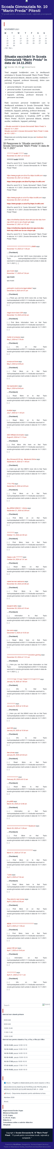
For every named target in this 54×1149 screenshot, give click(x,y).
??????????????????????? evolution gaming (24, 655)
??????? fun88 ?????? (15, 153)
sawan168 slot (12, 948)
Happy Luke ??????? (14, 557)
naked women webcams (15, 581)
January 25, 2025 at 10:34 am (17, 730)
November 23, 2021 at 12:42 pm (18, 156)
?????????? (11, 972)
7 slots (9, 874)
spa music (10, 271)
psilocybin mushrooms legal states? (19, 288)
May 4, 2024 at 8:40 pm (15, 388)
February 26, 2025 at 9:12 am (17, 779)
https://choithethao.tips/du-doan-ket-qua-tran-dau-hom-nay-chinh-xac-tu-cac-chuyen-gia (26, 220)
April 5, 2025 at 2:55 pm (15, 901)
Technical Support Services (39, 1144)
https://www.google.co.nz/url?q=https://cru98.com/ (24, 197)
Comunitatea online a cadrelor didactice (18, 1122)
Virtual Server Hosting (17, 1147)
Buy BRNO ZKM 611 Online (17, 508)
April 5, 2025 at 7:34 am (15, 877)
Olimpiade (6, 1125)
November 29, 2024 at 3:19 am (18, 608)
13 (40, 38)
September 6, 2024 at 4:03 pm (17, 486)
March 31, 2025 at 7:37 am (16, 852)
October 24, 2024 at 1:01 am (17, 559)
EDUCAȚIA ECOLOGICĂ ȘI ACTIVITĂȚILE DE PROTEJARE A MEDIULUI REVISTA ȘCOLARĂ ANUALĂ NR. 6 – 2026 (26, 1088)
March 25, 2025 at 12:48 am (17, 804)
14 (46, 38)
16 (14, 41)
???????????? (12, 777)
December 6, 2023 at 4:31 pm (17, 290)
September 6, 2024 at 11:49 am (18, 461)
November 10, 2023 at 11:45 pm (18, 249)
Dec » (11, 48)
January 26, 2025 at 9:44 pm (17, 755)
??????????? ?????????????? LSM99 (21, 246)
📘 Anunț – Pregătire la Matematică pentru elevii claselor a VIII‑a (27, 1083)
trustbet (9, 410)
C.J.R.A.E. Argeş (9, 1117)
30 (14, 46)
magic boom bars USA (15, 312)
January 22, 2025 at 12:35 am (17, 706)
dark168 (10, 728)
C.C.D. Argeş (8, 1115)
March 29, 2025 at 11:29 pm (17, 828)
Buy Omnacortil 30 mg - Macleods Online (21, 459)
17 (21, 41)
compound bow (12, 361)
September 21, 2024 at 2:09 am (18, 510)
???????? (10, 532)
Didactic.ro (7, 1120)
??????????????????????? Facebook (21, 826)
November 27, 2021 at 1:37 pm (18, 224)
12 (33, 38)
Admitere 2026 (9, 1097)
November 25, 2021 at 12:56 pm (18, 178)
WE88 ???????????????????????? (20, 923)
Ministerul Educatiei (10, 1113)
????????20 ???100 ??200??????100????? (23, 679)
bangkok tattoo (12, 606)
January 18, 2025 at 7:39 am (17, 681)
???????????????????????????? (20, 850)
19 (33, 41)
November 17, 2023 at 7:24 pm (18, 273)
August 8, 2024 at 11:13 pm (16, 437)
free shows (11, 752)
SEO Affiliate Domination (16, 435)
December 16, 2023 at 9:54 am (18, 315)
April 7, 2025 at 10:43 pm (16, 950)
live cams (10, 630)
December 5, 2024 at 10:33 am (18, 632)
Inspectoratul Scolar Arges (13, 1110)
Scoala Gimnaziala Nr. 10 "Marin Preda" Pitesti (24, 8)
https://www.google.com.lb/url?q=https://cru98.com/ (25, 175)
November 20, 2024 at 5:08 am (18, 584)
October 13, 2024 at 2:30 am (17, 535)
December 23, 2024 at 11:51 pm (18, 657)
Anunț (6, 1101)
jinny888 (10, 801)
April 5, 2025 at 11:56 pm (16, 926)
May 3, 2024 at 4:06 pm (15, 364)
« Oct (6, 48)
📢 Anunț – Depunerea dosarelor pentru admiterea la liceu (25, 1093)
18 (27, 41)
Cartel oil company (13, 337)
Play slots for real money (15, 899)
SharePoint (28, 1147)
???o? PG (10, 483)
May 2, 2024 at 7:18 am (15, 339)
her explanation (12, 386)
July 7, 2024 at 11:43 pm (15, 413)
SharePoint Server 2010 (42, 1147)
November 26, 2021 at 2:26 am (18, 200)
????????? (11, 703)
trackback (40, 137)
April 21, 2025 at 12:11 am (16, 975)
